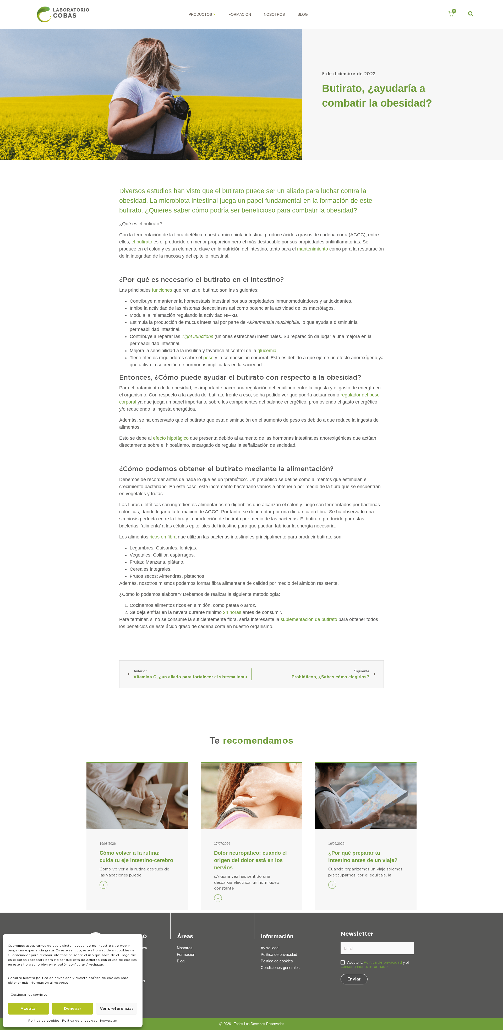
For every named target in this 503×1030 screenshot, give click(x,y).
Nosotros (274, 14)
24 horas (232, 612)
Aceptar (28, 1009)
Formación (239, 14)
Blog (303, 14)
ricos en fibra (163, 536)
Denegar (72, 1009)
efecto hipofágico (171, 438)
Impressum (108, 1020)
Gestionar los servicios (28, 994)
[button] (471, 14)
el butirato (142, 241)
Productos (200, 14)
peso (208, 357)
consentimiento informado (364, 967)
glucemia (267, 350)
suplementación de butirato (309, 619)
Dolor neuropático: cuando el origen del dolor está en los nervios (250, 860)
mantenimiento (312, 249)
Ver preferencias (117, 1009)
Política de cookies (43, 1020)
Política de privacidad (79, 1020)
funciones (161, 290)
